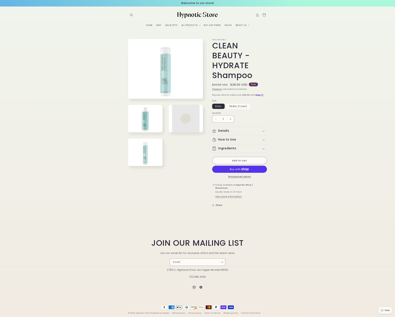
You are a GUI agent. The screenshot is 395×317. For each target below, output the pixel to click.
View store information (228, 196)
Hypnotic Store (143, 313)
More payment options (239, 176)
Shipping (217, 89)
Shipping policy (230, 313)
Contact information (251, 313)
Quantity (216, 113)
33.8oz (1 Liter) (238, 106)
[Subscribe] (221, 262)
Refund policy (178, 313)
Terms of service (212, 313)
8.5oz (218, 106)
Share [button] (219, 205)
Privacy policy (195, 313)
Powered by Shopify (160, 313)
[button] (131, 15)
